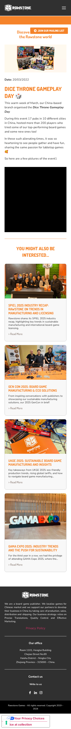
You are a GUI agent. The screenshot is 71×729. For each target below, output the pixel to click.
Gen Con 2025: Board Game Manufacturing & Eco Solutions (32, 389)
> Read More (15, 334)
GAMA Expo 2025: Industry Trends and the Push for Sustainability (33, 548)
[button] (64, 7)
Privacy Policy (35, 628)
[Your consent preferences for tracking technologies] (6, 722)
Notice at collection (18, 724)
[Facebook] (30, 692)
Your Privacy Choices (29, 718)
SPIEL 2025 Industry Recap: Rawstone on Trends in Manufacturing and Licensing (31, 309)
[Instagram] (41, 692)
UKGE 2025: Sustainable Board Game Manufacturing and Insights (35, 463)
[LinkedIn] (35, 692)
